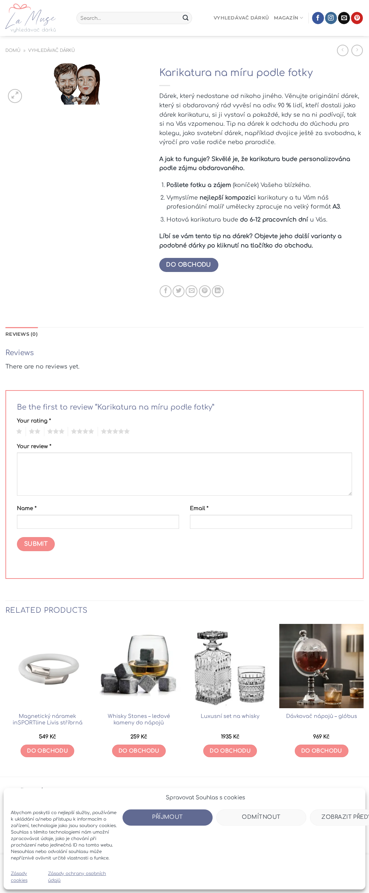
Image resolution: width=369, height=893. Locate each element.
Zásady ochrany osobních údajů (77, 877)
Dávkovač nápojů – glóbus (321, 716)
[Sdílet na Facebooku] (166, 291)
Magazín (286, 18)
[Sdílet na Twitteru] (178, 291)
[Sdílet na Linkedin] (218, 291)
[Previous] (5, 699)
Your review (34, 446)
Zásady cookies (19, 877)
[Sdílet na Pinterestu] (205, 291)
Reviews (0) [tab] (21, 334)
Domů (13, 50)
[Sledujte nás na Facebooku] (318, 18)
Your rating (34, 421)
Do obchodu (188, 265)
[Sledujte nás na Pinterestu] (357, 18)
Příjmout (167, 817)
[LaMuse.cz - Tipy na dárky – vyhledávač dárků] (35, 18)
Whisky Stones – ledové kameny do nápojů (139, 719)
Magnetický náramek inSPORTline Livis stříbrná (48, 719)
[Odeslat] (185, 18)
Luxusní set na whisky (230, 716)
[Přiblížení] (15, 96)
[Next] (363, 699)
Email (199, 508)
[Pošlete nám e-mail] (344, 18)
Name (26, 508)
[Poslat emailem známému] (191, 291)
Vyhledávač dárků (241, 18)
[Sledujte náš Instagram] (331, 18)
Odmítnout (261, 817)
